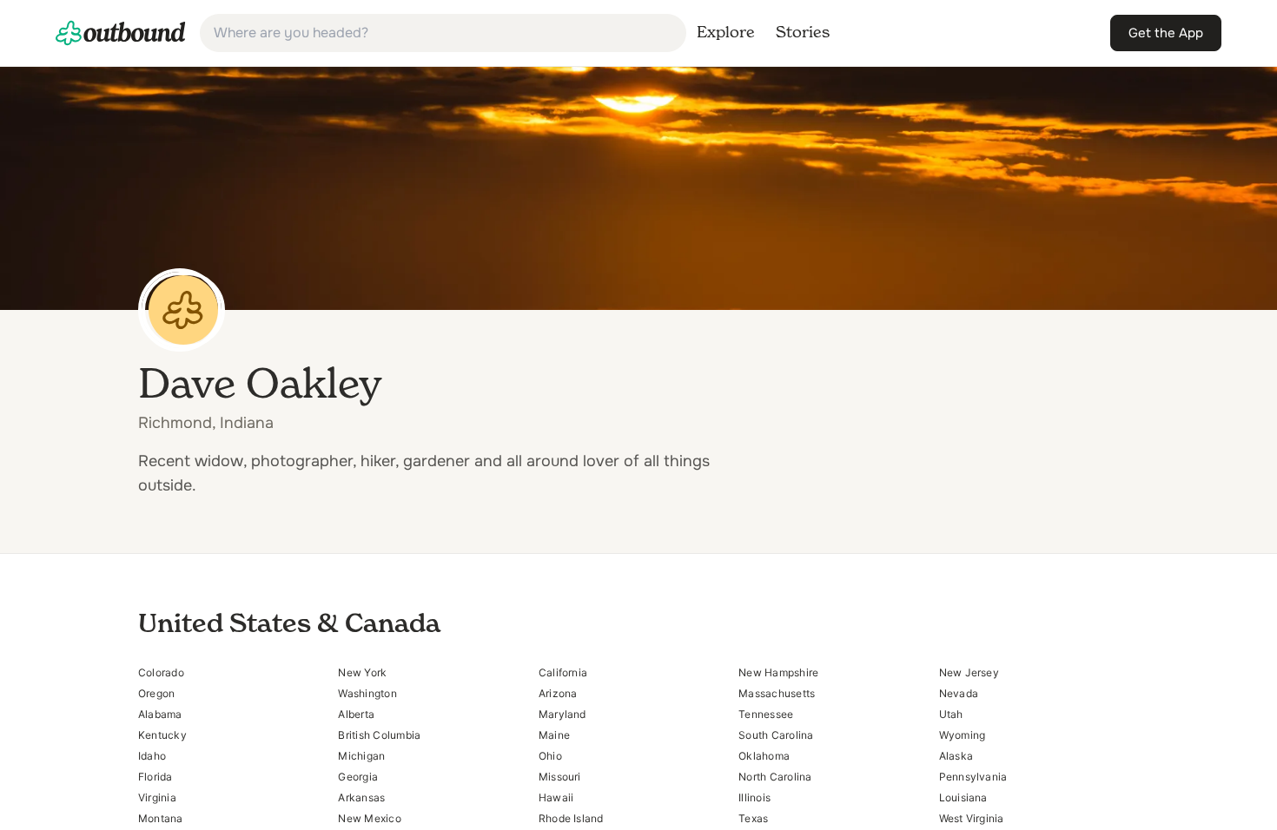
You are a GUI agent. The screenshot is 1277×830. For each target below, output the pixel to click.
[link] (121, 32)
